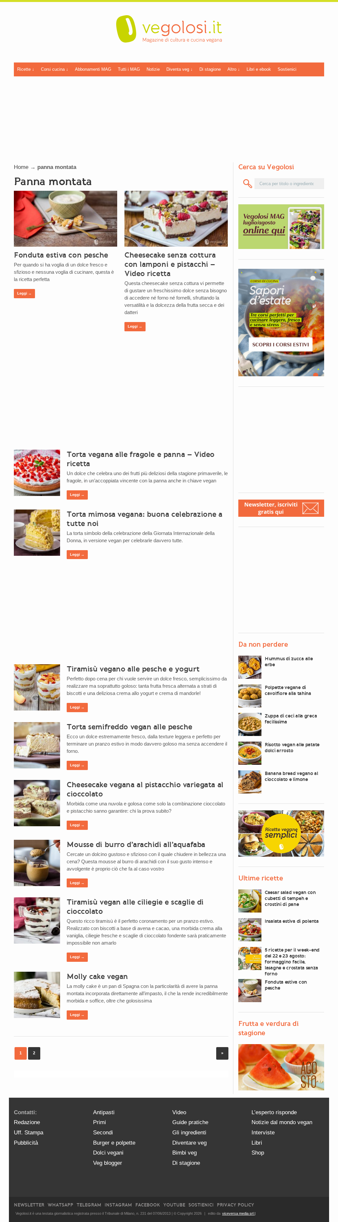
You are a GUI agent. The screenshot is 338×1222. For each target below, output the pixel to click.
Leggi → (24, 293)
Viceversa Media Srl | (238, 1213)
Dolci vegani (108, 1153)
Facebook (147, 1205)
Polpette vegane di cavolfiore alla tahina (288, 690)
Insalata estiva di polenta (292, 921)
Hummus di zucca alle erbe (289, 662)
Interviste (263, 1132)
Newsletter (29, 1205)
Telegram (89, 1205)
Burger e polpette (114, 1143)
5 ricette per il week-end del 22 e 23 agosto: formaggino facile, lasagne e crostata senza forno (292, 962)
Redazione (27, 1122)
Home (21, 167)
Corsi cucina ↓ (54, 69)
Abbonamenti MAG (93, 69)
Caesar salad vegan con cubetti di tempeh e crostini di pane (290, 898)
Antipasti (104, 1112)
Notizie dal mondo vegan (282, 1122)
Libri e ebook (259, 69)
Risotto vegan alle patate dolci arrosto (292, 748)
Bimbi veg (184, 1153)
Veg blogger (107, 1163)
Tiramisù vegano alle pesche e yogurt (133, 668)
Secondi (103, 1132)
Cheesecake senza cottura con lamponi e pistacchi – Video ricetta (170, 264)
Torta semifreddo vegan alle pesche (129, 726)
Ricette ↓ (25, 69)
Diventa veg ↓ (179, 69)
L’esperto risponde (274, 1112)
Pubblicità (26, 1143)
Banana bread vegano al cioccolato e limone (291, 776)
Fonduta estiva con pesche (61, 255)
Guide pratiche (190, 1122)
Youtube (174, 1205)
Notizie (153, 69)
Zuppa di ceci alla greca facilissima (291, 719)
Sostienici (287, 69)
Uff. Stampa (28, 1132)
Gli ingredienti (189, 1132)
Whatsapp (60, 1205)
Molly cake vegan (97, 976)
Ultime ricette (260, 878)
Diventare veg (189, 1143)
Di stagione (210, 69)
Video (179, 1112)
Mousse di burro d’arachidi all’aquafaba (136, 844)
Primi (99, 1122)
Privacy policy (235, 1205)
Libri (257, 1143)
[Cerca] (247, 183)
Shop (258, 1153)
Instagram (118, 1205)
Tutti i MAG (129, 69)
